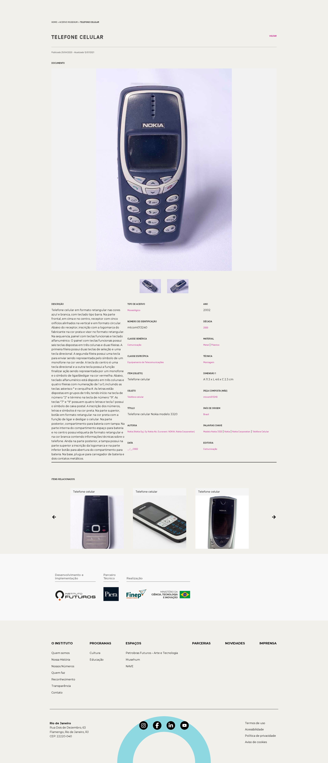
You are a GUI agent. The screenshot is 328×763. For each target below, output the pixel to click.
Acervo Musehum (68, 22)
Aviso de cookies (256, 742)
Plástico (215, 344)
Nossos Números (62, 666)
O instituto (62, 643)
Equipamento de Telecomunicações (145, 362)
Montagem (208, 362)
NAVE (129, 666)
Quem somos (60, 653)
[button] (54, 517)
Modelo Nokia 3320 (212, 431)
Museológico (133, 310)
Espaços (133, 643)
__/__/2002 (132, 449)
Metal (206, 344)
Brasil (206, 414)
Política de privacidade (260, 735)
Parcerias (201, 643)
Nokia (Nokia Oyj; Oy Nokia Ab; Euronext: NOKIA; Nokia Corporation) (161, 431)
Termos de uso (255, 723)
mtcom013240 (210, 396)
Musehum (133, 659)
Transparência (61, 686)
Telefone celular (135, 396)
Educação (97, 659)
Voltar (273, 36)
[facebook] (157, 725)
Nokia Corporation (241, 431)
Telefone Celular (260, 431)
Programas (100, 643)
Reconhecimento (63, 679)
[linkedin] (171, 725)
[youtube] (184, 725)
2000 (205, 327)
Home (54, 22)
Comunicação (134, 344)
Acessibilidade (254, 729)
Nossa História (60, 659)
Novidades (235, 643)
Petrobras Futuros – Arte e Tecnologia (152, 653)
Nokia (227, 431)
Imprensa (268, 643)
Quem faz (58, 672)
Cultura (95, 653)
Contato (57, 692)
